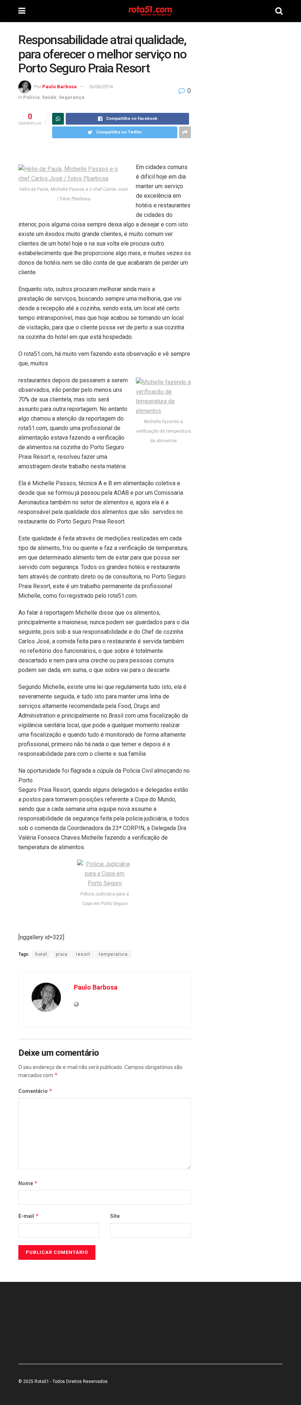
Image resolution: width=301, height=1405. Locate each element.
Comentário (35, 1090)
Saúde (49, 97)
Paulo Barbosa (59, 86)
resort (83, 954)
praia (62, 954)
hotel (41, 954)
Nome (28, 1183)
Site (115, 1216)
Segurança (71, 97)
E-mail (28, 1215)
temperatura (113, 954)
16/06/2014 (100, 86)
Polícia (31, 97)
